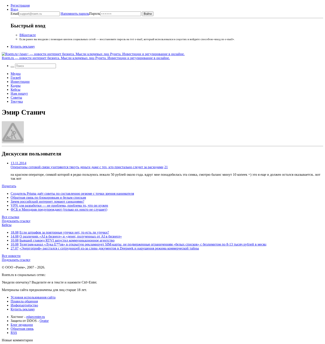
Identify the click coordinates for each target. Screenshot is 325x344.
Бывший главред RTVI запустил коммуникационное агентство (67, 240)
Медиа (16, 74)
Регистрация (20, 5)
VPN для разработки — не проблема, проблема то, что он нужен (59, 205)
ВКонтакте (27, 35)
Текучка (17, 101)
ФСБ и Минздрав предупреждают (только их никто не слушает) (59, 209)
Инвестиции (20, 81)
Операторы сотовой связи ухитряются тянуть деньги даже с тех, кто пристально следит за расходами (87, 167)
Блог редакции (22, 325)
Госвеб (16, 77)
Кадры (16, 85)
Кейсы (15, 89)
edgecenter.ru (35, 317)
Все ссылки (10, 217)
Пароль (80, 13)
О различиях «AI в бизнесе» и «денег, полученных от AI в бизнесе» (70, 236)
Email (15, 13)
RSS (14, 333)
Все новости (11, 256)
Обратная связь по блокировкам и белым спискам (48, 197)
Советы (16, 97)
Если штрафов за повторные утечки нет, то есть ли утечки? (64, 232)
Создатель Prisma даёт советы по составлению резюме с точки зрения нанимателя (72, 193)
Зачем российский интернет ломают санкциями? (47, 201)
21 (166, 167)
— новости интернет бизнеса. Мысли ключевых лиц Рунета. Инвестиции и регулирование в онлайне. (86, 58)
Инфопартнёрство (24, 305)
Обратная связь (22, 329)
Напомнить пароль (75, 13)
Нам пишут (19, 93)
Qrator (44, 321)
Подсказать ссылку (16, 221)
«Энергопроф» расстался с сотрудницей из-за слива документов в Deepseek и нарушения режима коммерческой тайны (109, 248)
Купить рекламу (23, 46)
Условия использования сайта (33, 297)
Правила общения (24, 301)
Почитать (9, 186)
